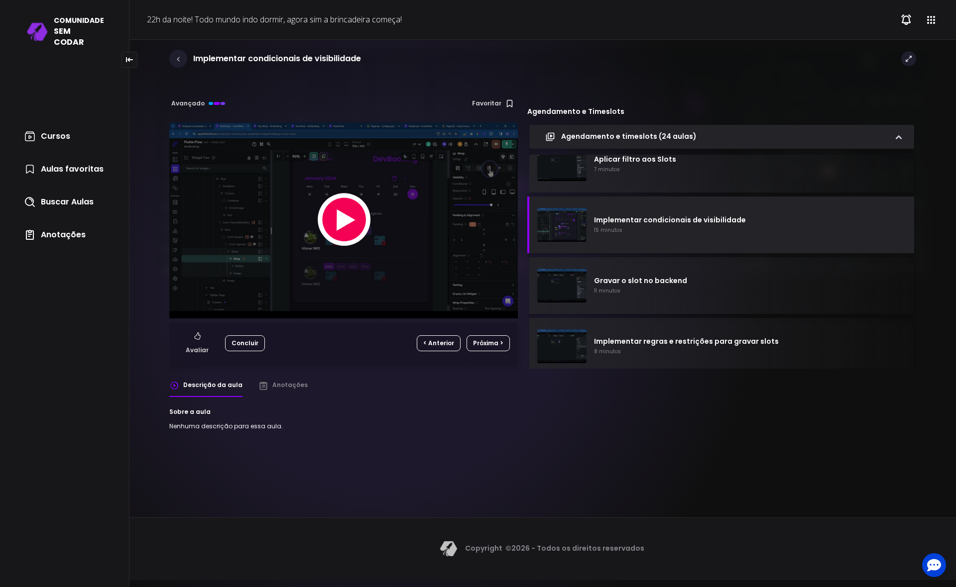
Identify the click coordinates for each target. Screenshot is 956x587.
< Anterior (438, 343)
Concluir (245, 343)
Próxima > (488, 343)
